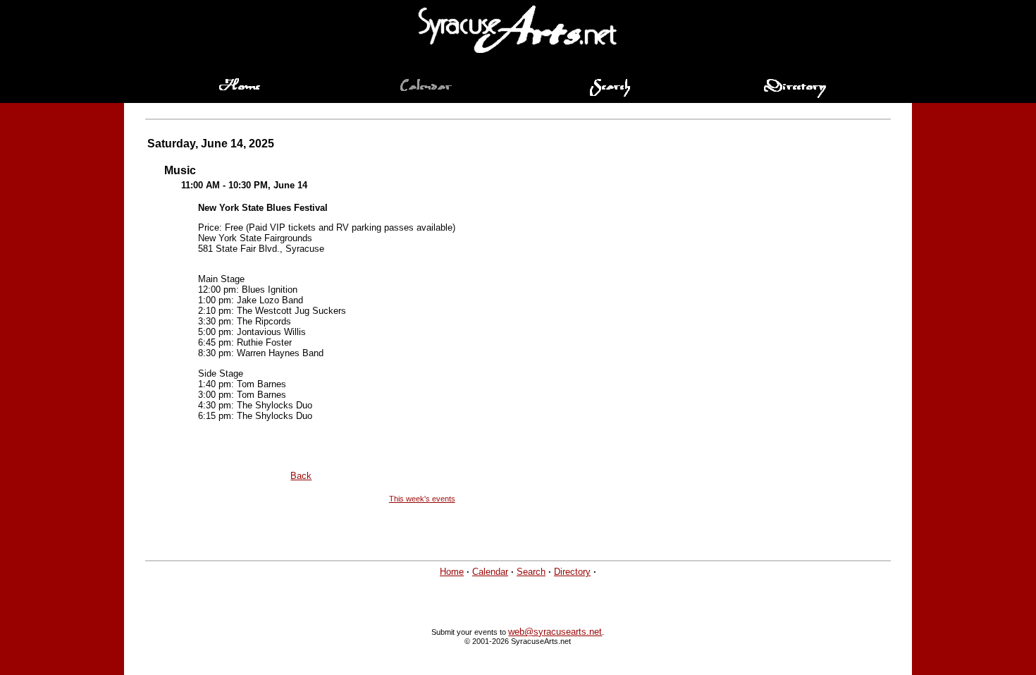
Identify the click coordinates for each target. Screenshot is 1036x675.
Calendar (490, 571)
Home (452, 571)
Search (531, 571)
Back (301, 475)
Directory (572, 571)
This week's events (422, 498)
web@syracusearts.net (555, 631)
